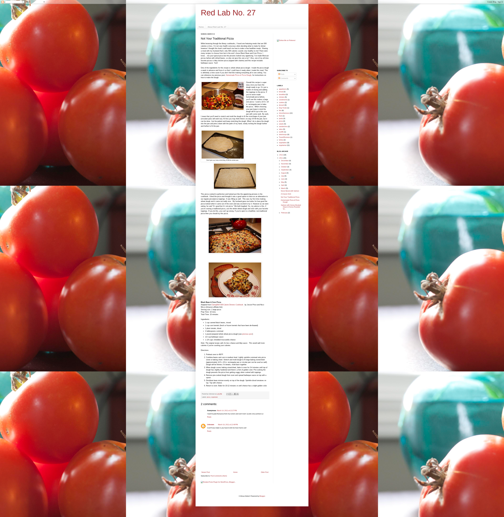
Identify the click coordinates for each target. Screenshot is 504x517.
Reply (209, 417)
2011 (281, 158)
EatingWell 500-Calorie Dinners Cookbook (227, 305)
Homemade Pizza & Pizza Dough (238, 75)
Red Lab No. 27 (228, 12)
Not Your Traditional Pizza (290, 197)
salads (281, 124)
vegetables (283, 143)
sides (281, 129)
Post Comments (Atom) (219, 476)
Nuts (280, 116)
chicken (281, 97)
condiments (283, 100)
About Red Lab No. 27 (217, 27)
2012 (281, 155)
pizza (208, 397)
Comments (284, 78)
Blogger (262, 496)
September (285, 170)
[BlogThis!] (230, 394)
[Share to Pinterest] (237, 394)
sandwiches (283, 126)
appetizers (282, 89)
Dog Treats (283, 108)
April (283, 185)
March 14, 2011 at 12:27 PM (227, 410)
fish (280, 110)
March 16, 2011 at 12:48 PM (228, 425)
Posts (282, 74)
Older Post (264, 472)
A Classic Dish (286, 194)
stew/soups (283, 134)
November (285, 164)
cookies (281, 102)
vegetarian (214, 397)
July (282, 176)
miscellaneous (284, 113)
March (283, 188)
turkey (281, 140)
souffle (281, 132)
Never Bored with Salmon (290, 191)
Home (201, 27)
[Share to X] (232, 394)
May (283, 182)
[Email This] (227, 394)
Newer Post (205, 472)
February (284, 213)
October (284, 167)
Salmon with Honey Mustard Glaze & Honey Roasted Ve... (291, 207)
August (284, 173)
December (285, 161)
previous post (247, 334)
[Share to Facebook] (235, 394)
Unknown (210, 425)
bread (281, 92)
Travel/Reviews (284, 137)
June (283, 179)
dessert (281, 105)
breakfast (282, 94)
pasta (281, 118)
